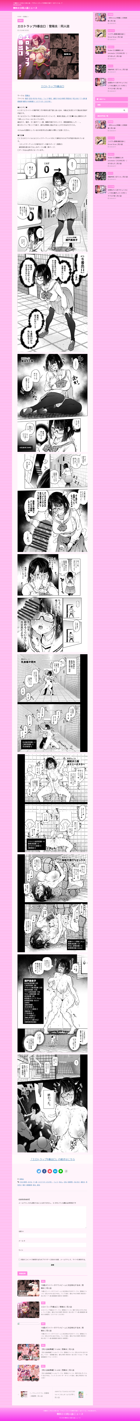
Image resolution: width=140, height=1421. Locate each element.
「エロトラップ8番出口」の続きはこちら (52, 1159)
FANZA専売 (23, 1182)
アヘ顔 (35, 1182)
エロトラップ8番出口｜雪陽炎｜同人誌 (56, 1307)
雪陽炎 (27, 95)
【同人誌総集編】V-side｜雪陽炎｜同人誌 (57, 1349)
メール (22, 1241)
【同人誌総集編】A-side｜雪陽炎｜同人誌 (57, 1370)
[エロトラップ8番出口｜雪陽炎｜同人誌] (55, 1171)
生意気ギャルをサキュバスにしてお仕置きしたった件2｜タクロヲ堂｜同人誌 (118, 86)
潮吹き (83, 1182)
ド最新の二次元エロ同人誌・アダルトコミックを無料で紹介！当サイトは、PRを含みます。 (70, 1411)
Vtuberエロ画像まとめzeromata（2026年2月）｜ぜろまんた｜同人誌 (117, 53)
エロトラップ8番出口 (52, 86)
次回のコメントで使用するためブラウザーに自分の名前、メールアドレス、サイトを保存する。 (53, 1260)
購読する (102, 99)
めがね (30, 1182)
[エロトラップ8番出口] (53, 250)
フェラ (56, 1182)
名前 (21, 1231)
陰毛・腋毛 (36, 1185)
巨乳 (65, 1182)
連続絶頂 (29, 1185)
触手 (24, 1185)
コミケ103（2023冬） (45, 1182)
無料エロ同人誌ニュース (25, 7)
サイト (21, 1250)
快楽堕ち (70, 1182)
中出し (61, 1182)
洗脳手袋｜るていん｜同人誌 (118, 69)
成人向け (77, 1182)
